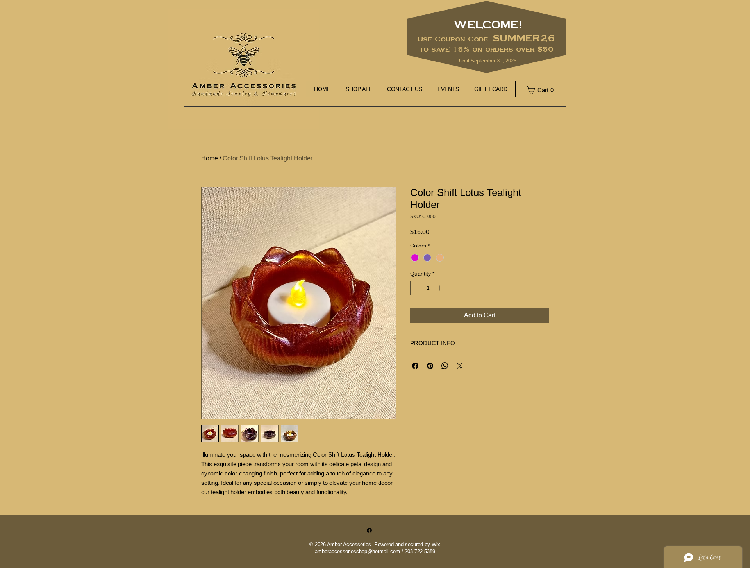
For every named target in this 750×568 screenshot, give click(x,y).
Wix (436, 544)
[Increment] (440, 288)
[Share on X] (459, 365)
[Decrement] (416, 288)
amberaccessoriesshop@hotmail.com (357, 551)
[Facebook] (369, 530)
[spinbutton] (428, 288)
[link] (543, 90)
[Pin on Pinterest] (430, 365)
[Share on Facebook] (415, 365)
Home (209, 158)
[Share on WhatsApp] (445, 365)
